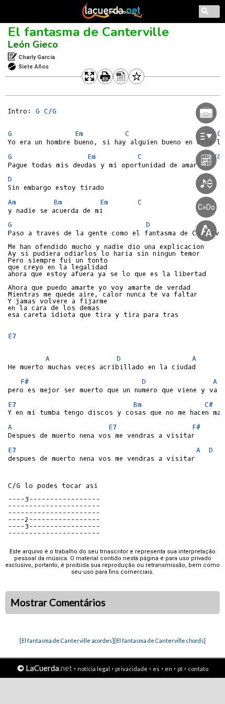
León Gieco (33, 44)
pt (180, 668)
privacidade (131, 668)
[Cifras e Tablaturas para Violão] (112, 17)
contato (198, 668)
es (156, 668)
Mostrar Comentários (58, 602)
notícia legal (93, 668)
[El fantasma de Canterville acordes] (66, 640)
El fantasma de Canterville (88, 32)
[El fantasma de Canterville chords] (160, 640)
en (168, 668)
